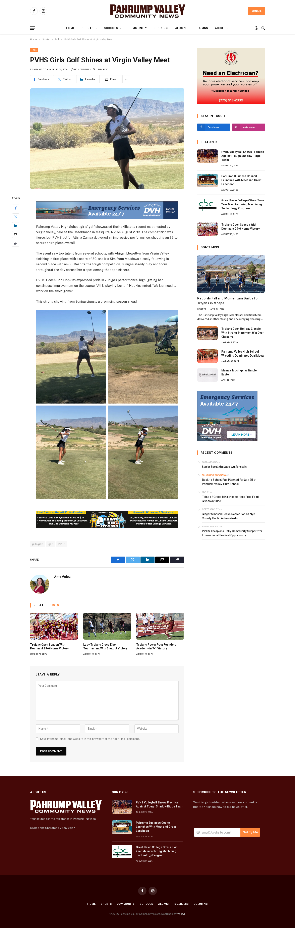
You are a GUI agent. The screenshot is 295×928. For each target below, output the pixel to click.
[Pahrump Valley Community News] (147, 11)
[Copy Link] (15, 243)
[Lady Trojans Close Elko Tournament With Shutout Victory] (107, 626)
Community (137, 28)
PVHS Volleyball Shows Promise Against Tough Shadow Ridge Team (242, 155)
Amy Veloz (40, 69)
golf (51, 544)
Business (161, 28)
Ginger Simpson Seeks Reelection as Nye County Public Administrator (228, 516)
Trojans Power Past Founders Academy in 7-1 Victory (156, 646)
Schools (111, 28)
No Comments (82, 69)
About (220, 28)
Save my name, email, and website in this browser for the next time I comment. (90, 738)
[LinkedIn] (15, 225)
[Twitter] (15, 217)
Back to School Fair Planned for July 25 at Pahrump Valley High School (229, 482)
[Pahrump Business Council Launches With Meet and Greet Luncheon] (207, 180)
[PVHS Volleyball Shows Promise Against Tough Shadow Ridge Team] (207, 156)
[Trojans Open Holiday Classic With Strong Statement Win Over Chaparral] (207, 333)
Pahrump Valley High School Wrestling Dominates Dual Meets (242, 353)
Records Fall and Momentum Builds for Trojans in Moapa (228, 300)
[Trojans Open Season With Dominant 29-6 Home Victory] (54, 626)
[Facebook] (15, 208)
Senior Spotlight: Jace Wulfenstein (224, 466)
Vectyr (181, 913)
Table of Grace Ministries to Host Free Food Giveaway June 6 (230, 499)
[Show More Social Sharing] (126, 79)
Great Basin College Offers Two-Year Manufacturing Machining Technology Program (242, 204)
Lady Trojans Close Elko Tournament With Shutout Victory (105, 646)
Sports (88, 28)
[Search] (263, 28)
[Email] (15, 234)
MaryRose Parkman (214, 475)
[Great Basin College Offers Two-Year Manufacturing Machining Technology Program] (207, 205)
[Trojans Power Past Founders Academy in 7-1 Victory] (160, 626)
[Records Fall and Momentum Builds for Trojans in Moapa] (231, 274)
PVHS (61, 544)
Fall (34, 50)
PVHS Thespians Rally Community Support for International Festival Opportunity (232, 533)
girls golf (37, 544)
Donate (256, 11)
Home (70, 28)
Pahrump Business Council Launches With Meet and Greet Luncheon (241, 180)
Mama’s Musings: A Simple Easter (239, 372)
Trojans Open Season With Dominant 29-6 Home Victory (49, 646)
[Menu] (32, 28)
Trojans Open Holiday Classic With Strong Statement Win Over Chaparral (242, 332)
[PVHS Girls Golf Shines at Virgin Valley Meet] (107, 138)
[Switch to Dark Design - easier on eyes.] (256, 28)
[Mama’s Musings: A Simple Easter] (207, 375)
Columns (200, 28)
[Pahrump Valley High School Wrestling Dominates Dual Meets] (207, 356)
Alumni (181, 28)
